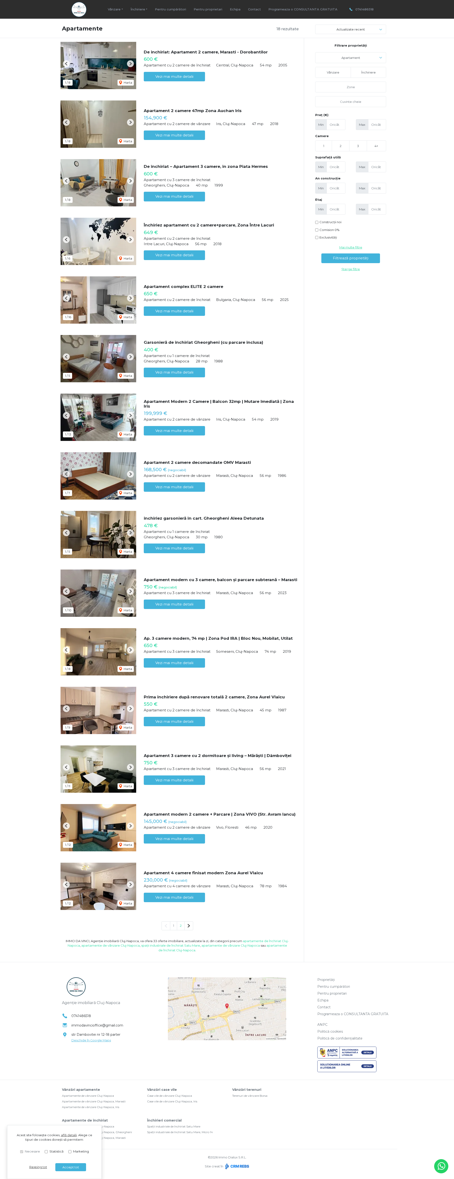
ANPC (322, 1024)
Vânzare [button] (114, 9)
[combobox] (350, 57)
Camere (322, 136)
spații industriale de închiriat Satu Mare (170, 945)
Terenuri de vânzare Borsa (249, 1095)
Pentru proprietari (208, 9)
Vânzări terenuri (246, 1090)
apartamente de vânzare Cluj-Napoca (110, 945)
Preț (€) (321, 115)
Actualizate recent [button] (350, 29)
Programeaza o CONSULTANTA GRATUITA (302, 9)
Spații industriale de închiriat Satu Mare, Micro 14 (180, 1132)
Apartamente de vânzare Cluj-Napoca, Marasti (94, 1101)
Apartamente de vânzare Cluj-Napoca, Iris (90, 1107)
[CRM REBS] (236, 1166)
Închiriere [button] (138, 9)
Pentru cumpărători (170, 9)
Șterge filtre (350, 269)
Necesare (32, 1151)
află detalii (69, 1135)
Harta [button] (127, 82)
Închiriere (368, 72)
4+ (376, 146)
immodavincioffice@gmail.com (97, 1025)
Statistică (56, 1151)
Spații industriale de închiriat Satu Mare (173, 1126)
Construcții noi (330, 222)
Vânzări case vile (162, 1090)
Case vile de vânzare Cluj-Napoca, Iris (172, 1101)
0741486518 (364, 9)
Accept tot (70, 1167)
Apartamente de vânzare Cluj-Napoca (88, 1095)
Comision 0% (329, 230)
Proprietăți (326, 980)
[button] (66, 63)
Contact (254, 9)
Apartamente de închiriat (85, 1120)
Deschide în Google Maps (91, 1040)
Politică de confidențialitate (339, 1038)
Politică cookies (330, 1031)
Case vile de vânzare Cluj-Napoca (169, 1095)
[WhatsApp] (441, 1166)
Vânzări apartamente (81, 1090)
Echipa (235, 9)
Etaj (318, 199)
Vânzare (333, 72)
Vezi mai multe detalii (174, 76)
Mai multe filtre (350, 247)
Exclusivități (328, 237)
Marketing (81, 1151)
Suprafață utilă (328, 157)
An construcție (327, 178)
